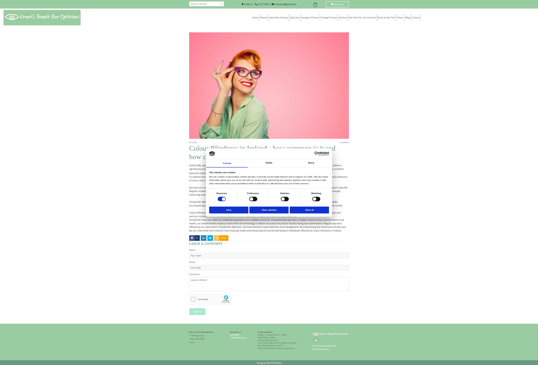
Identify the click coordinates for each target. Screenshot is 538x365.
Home (255, 17)
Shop (399, 17)
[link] (400, 17)
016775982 (234, 335)
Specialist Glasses (279, 17)
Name (192, 250)
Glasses (264, 17)
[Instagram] (316, 340)
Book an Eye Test (386, 17)
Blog (407, 17)
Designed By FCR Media (269, 362)
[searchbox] (206, 3)
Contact (416, 17)
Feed (223, 238)
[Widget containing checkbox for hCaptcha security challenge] (210, 299)
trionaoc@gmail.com (285, 4)
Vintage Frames (329, 17)
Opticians (295, 17)
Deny (228, 210)
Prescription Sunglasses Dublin (324, 345)
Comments (344, 142)
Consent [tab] (227, 163)
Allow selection (269, 210)
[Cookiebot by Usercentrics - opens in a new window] (316, 153)
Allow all (309, 210)
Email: (192, 262)
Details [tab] (269, 163)
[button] (337, 4)
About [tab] (311, 163)
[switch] (253, 199)
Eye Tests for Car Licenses (362, 17)
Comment (194, 274)
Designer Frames (310, 17)
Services (343, 17)
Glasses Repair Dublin (320, 349)
